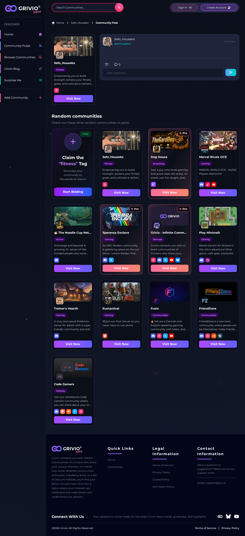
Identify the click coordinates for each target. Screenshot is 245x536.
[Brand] (22, 11)
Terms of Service (162, 465)
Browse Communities (20, 57)
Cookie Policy (160, 479)
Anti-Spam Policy (163, 486)
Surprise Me (12, 80)
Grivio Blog (12, 68)
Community (115, 467)
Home (8, 34)
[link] (183, 133)
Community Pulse (17, 46)
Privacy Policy (161, 472)
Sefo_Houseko (80, 22)
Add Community (16, 97)
